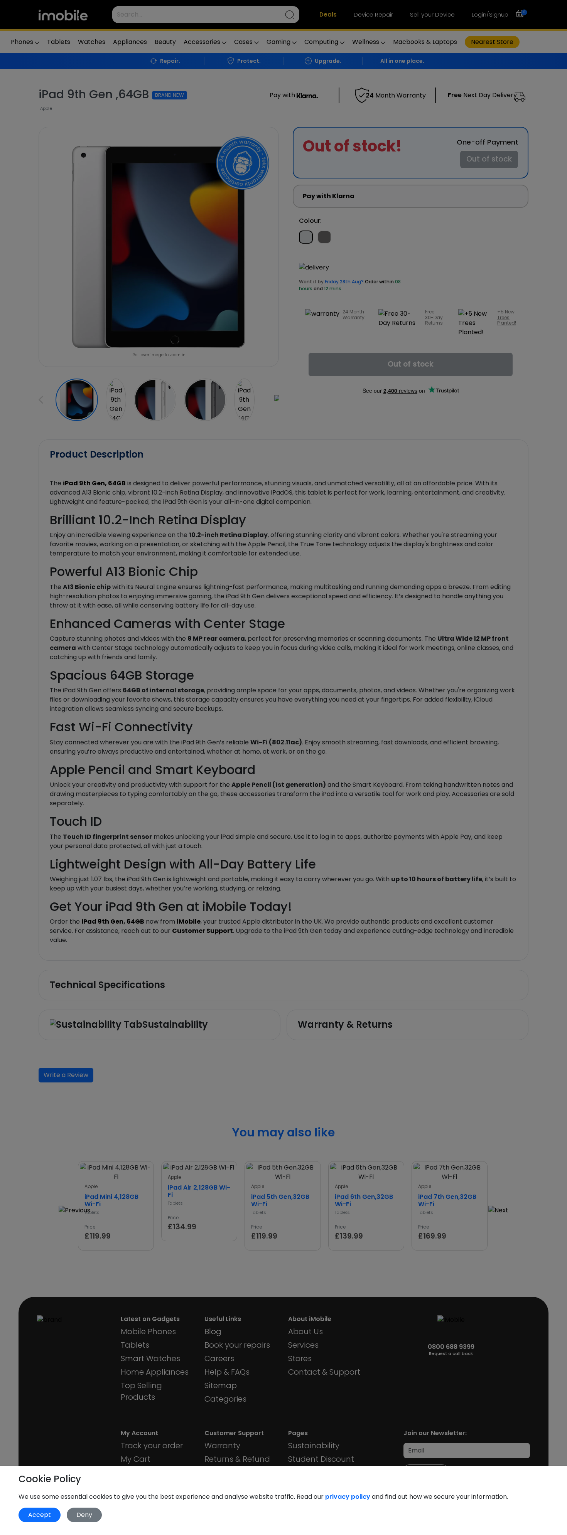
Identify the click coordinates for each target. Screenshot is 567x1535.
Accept (39, 1514)
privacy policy (348, 1496)
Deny (84, 1514)
